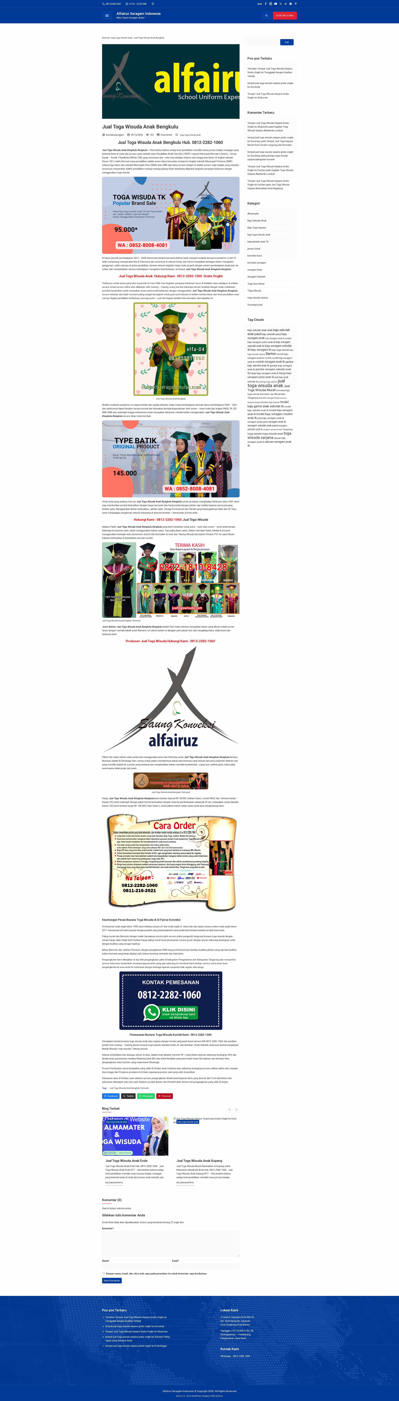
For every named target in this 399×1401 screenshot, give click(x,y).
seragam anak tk (277, 421)
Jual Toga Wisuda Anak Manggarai (202, 1161)
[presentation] (229, 1110)
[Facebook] (265, 4)
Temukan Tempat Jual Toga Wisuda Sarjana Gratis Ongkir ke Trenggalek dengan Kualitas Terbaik (270, 72)
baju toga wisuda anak (190, 135)
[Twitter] (280, 4)
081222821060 (111, 4)
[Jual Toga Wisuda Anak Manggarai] (207, 1136)
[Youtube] (275, 4)
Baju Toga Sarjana (257, 227)
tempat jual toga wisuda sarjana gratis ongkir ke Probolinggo (136, 1345)
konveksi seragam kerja (269, 398)
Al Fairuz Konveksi (169, 919)
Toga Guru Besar (256, 283)
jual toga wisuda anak (266, 383)
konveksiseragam (115, 134)
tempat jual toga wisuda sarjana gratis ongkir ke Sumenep (134, 1326)
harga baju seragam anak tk (264, 373)
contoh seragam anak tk (270, 361)
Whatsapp (148, 1096)
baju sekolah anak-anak (260, 330)
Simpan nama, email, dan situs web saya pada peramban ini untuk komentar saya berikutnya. (156, 1273)
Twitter (130, 1096)
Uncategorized (255, 304)
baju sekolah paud (271, 334)
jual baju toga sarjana (268, 382)
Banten (271, 354)
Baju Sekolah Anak (257, 220)
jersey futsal (254, 248)
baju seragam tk (260, 349)
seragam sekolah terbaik (272, 430)
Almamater (253, 213)
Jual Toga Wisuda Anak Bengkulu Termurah (129, 1088)
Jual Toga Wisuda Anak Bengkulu (140, 127)
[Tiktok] (285, 4)
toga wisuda (255, 433)
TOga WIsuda (254, 290)
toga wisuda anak (272, 433)
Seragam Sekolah (256, 276)
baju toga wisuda (280, 349)
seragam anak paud (258, 421)
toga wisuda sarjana (258, 297)
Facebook (113, 1096)
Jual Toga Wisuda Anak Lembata (130, 1161)
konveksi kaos (255, 255)
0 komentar (166, 134)
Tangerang (287, 429)
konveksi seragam (257, 262)
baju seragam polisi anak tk (261, 342)
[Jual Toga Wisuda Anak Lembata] (136, 1136)
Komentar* (108, 1228)
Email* (175, 1260)
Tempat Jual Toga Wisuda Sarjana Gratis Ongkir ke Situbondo (136, 1331)
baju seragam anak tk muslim (278, 338)
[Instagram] (270, 4)
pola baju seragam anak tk (270, 418)
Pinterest (166, 1096)
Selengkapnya (115, 1182)
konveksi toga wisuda (270, 402)
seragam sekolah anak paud (263, 425)
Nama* (105, 1260)
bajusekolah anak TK (258, 241)
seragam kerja (255, 269)
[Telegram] (290, 4)
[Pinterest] (295, 4)
